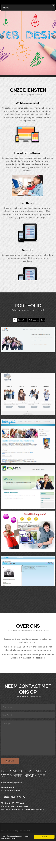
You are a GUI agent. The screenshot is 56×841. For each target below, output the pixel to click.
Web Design (34, 320)
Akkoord (44, 837)
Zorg (43, 320)
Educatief (22, 320)
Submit (10, 761)
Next (54, 37)
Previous (2, 37)
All (15, 320)
